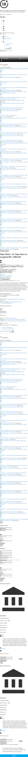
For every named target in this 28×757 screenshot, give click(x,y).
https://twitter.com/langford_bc (9, 318)
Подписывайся (5, 279)
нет (3, 17)
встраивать (13, 266)
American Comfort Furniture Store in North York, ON (11, 140)
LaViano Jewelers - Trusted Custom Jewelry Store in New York (13, 166)
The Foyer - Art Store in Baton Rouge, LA (9, 115)
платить (2, 543)
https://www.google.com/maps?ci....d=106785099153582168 (11, 302)
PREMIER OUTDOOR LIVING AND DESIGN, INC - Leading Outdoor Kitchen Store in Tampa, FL (12, 98)
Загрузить (4, 648)
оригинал (2, 274)
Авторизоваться (8, 43)
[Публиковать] (12, 331)
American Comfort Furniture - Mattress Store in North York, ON (13, 132)
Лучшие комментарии (7, 327)
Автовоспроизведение (6, 67)
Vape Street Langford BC (5, 276)
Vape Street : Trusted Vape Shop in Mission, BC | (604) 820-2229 (14, 247)
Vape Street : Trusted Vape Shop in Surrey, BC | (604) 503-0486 (14, 194)
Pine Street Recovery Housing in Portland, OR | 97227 (11, 107)
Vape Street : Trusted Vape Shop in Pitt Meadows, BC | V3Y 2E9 (14, 210)
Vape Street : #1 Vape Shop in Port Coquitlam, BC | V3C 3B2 (13, 201)
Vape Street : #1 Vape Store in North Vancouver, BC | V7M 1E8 (13, 219)
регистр (7, 45)
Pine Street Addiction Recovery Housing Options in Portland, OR (14, 159)
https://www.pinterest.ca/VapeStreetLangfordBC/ (14, 319)
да (1, 17)
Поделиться (5, 266)
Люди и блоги (17, 280)
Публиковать (3, 660)
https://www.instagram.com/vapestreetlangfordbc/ (15, 320)
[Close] (1, 522)
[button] (3, 42)
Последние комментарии (8, 328)
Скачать (21, 266)
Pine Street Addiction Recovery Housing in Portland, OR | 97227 (14, 175)
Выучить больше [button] (17, 751)
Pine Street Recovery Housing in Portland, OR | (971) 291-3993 (13, 124)
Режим (7, 48)
